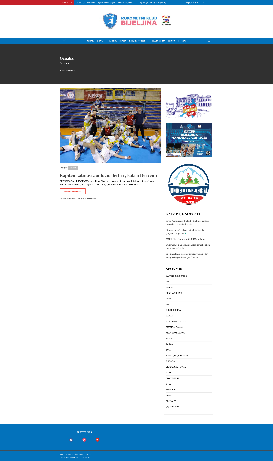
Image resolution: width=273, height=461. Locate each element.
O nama (100, 41)
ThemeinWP (85, 457)
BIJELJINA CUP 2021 (137, 41)
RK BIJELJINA (91, 198)
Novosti (122, 41)
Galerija (113, 41)
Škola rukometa (157, 41)
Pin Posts (181, 41)
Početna (90, 41)
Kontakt (171, 41)
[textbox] (189, 341)
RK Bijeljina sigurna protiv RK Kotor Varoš (124, 3)
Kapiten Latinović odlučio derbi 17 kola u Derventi (108, 175)
